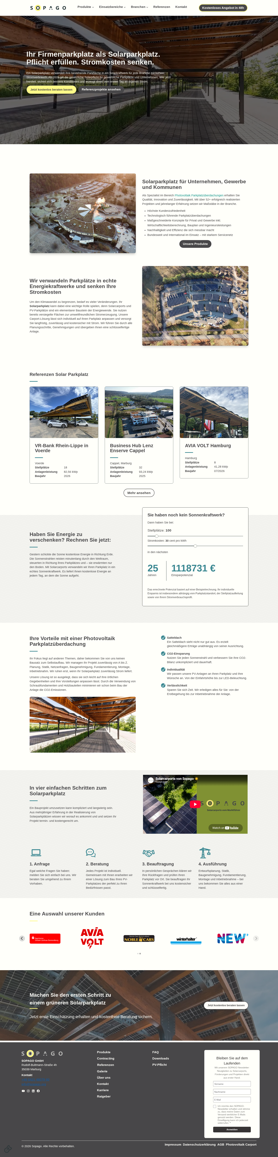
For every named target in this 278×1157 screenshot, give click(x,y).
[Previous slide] (22, 938)
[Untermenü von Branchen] (147, 7)
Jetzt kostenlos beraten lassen (51, 89)
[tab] (138, 953)
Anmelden (232, 1129)
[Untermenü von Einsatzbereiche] (125, 7)
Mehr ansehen (139, 493)
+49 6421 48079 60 (35, 1079)
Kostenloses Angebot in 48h (223, 7)
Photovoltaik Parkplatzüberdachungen (199, 195)
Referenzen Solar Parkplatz (59, 374)
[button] (8, 1149)
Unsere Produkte (195, 244)
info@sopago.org (34, 1084)
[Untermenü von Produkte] (93, 7)
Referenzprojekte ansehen (101, 89)
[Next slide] (256, 938)
